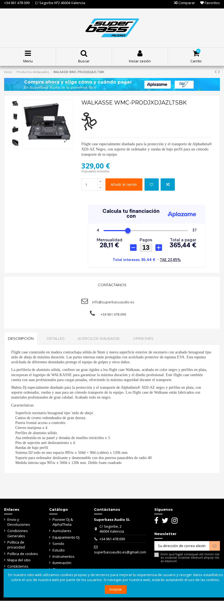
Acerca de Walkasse (99, 338)
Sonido (58, 543)
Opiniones (143, 338)
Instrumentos (63, 556)
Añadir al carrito (124, 184)
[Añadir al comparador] (168, 184)
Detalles (56, 338)
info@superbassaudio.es (113, 302)
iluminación (61, 562)
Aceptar (115, 589)
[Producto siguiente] (219, 71)
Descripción (21, 338)
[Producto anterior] (216, 71)
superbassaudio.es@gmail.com (120, 552)
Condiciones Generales (17, 533)
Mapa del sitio (19, 560)
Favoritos (212, 2)
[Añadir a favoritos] (152, 184)
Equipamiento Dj (65, 537)
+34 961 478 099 (17, 2)
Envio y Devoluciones (18, 522)
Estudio (58, 550)
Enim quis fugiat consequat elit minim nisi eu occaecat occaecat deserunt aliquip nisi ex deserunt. (190, 558)
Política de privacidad (16, 545)
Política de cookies (22, 553)
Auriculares (61, 530)
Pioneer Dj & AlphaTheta (62, 522)
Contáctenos (17, 566)
